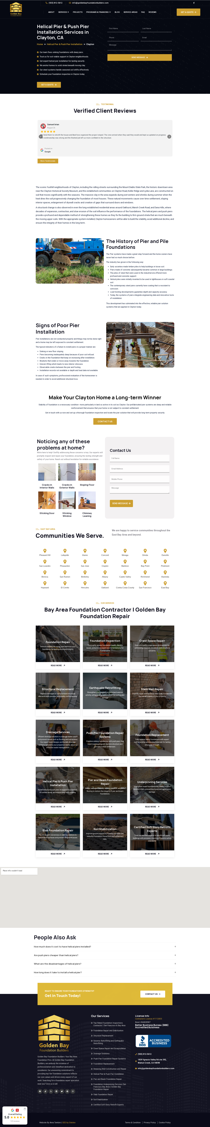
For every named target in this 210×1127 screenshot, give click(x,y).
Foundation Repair (58, 642)
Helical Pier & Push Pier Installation (58, 783)
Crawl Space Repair (152, 641)
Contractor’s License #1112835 (148, 1019)
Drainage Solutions (101, 1053)
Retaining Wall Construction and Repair (109, 1069)
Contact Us (151, 994)
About (51, 12)
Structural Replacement (58, 689)
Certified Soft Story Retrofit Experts (152, 829)
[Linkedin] (56, 1091)
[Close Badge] (24, 1108)
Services (62, 12)
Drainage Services (58, 732)
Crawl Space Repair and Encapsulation (109, 1048)
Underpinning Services (152, 782)
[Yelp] (50, 1091)
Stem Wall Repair (152, 689)
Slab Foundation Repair (58, 830)
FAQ (143, 12)
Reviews (152, 12)
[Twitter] (61, 1091)
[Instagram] (72, 1091)
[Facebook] (40, 1091)
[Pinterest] (67, 1091)
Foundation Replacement (152, 735)
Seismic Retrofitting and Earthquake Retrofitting (108, 1042)
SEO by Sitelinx (68, 1122)
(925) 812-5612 (55, 3)
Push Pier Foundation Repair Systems (105, 735)
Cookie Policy (165, 1122)
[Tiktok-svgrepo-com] (45, 1091)
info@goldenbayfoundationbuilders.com (90, 3)
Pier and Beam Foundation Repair (105, 782)
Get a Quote (187, 12)
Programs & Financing (97, 12)
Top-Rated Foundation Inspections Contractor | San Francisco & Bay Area (109, 1024)
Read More (56, 665)
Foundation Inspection (105, 641)
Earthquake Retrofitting (105, 688)
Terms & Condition (133, 1122)
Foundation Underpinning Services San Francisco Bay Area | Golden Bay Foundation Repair (109, 1087)
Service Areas (130, 12)
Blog (117, 12)
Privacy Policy (150, 1122)
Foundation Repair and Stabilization (108, 1030)
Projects (77, 12)
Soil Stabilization (105, 829)
